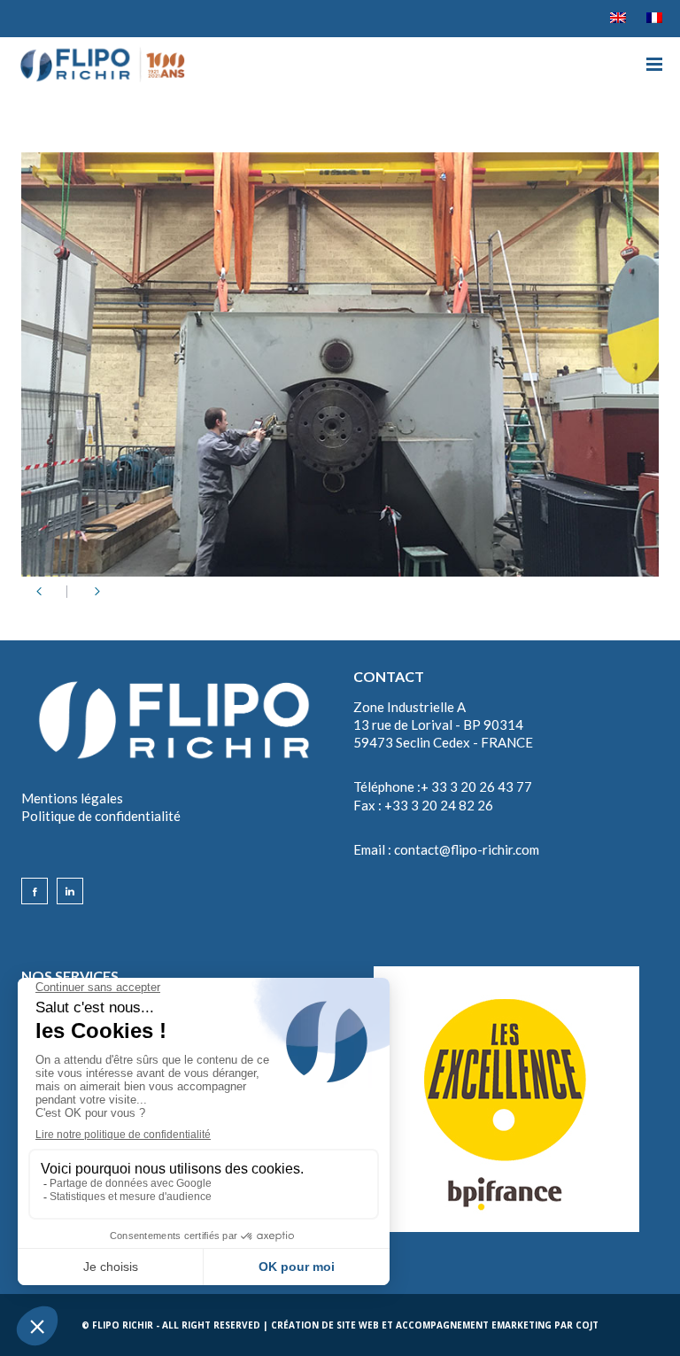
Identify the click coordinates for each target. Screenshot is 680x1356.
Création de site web (325, 1325)
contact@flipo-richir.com (466, 849)
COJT (587, 1325)
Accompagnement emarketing (474, 1325)
